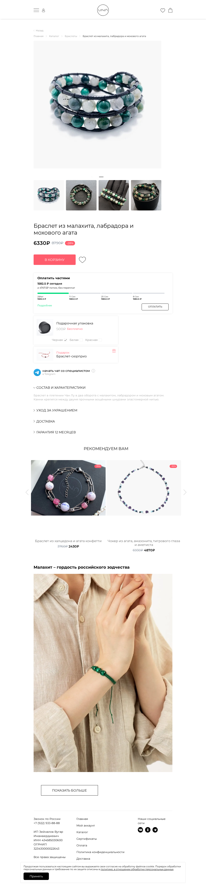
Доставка (83, 858)
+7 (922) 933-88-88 (47, 823)
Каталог (82, 832)
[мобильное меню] (36, 10)
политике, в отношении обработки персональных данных (137, 869)
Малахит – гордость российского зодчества (82, 567)
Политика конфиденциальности (100, 852)
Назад (39, 30)
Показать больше (69, 790)
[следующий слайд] (184, 492)
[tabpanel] (97, 104)
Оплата (81, 845)
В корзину (55, 260)
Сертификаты (86, 839)
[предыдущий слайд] (27, 492)
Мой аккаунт (85, 825)
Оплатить (155, 306)
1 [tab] (98, 176)
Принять (36, 876)
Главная (82, 819)
